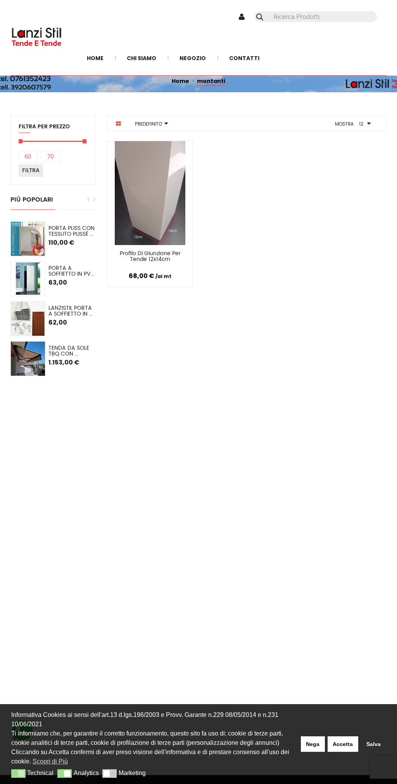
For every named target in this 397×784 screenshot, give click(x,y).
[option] (53, 298)
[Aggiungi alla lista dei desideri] (181, 254)
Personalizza (131, 255)
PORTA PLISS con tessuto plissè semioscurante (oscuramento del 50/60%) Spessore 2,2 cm (72, 231)
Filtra (31, 170)
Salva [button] (373, 744)
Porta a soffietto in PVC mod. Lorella (72, 271)
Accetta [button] (343, 744)
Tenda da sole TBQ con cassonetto (69, 351)
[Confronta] (162, 254)
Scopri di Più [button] (50, 761)
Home (180, 81)
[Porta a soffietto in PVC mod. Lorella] (27, 278)
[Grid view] (118, 123)
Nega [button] (312, 744)
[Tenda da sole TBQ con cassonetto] (27, 358)
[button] (18, 773)
